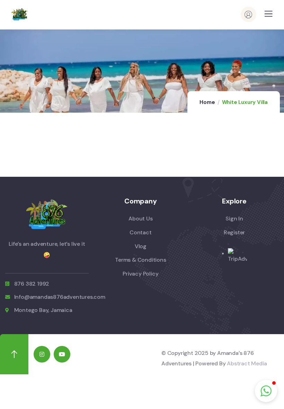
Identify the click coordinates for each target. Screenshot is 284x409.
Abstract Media (247, 363)
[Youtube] (62, 354)
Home (207, 102)
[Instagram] (42, 354)
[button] (266, 391)
